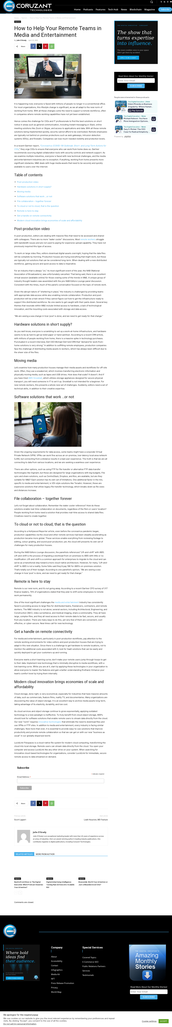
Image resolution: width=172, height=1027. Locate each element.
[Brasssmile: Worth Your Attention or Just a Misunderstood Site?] (93, 870)
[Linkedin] (164, 1)
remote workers (88, 239)
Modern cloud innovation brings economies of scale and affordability (49, 220)
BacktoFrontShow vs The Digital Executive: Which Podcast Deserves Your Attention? (28, 884)
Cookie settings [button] (149, 1021)
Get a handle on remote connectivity (34, 215)
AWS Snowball (35, 378)
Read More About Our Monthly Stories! (136, 76)
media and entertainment (67, 602)
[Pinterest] (45, 46)
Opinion (24, 18)
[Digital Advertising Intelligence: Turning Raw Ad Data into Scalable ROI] (61, 870)
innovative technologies (50, 722)
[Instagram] (167, 1)
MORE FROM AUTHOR (45, 854)
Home (16, 18)
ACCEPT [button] (163, 1021)
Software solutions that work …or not (34, 196)
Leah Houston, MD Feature (96, 819)
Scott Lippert (20, 819)
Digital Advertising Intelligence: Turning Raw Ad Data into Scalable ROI (60, 884)
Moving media (23, 191)
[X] (39, 46)
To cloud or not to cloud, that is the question (38, 206)
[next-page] (20, 892)
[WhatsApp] (51, 46)
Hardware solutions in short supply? (34, 186)
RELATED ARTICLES (24, 854)
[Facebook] (33, 46)
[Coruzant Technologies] (27, 7)
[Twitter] (161, 1)
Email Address (24, 777)
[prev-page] (16, 892)
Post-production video (27, 182)
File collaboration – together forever (34, 201)
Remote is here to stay (27, 211)
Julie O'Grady (21, 40)
